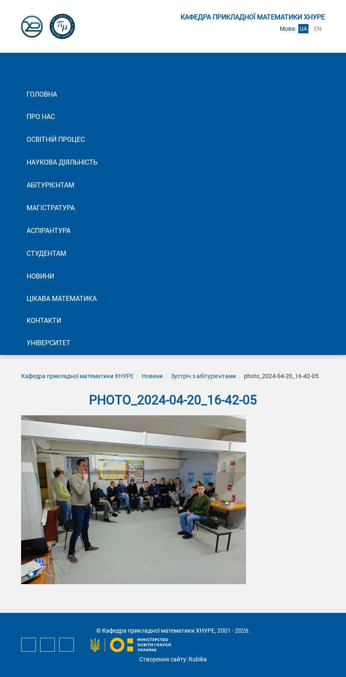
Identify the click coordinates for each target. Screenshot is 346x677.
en (318, 28)
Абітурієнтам (50, 185)
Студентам (46, 253)
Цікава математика (62, 299)
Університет (48, 343)
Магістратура (51, 208)
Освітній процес (56, 139)
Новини (40, 276)
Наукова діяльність (62, 162)
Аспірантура (48, 231)
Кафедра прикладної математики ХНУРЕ (77, 376)
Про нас (41, 117)
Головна (42, 94)
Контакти (44, 321)
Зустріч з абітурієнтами (203, 376)
